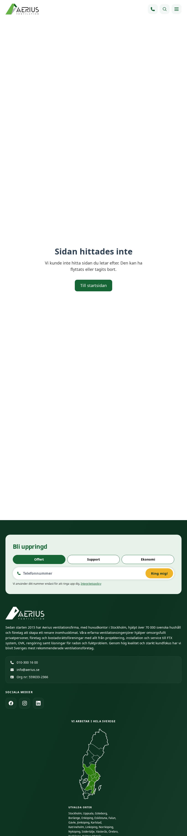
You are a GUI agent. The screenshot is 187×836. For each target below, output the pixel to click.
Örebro (113, 831)
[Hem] (22, 9)
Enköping (87, 818)
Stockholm (75, 813)
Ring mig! (159, 573)
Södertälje (88, 831)
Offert (39, 559)
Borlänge (74, 818)
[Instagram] (24, 703)
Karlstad (96, 822)
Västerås (101, 831)
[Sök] (165, 9)
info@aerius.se (28, 669)
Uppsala (88, 813)
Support (93, 559)
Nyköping (74, 831)
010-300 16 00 (27, 662)
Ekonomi (148, 559)
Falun (112, 818)
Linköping (91, 827)
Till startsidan (93, 285)
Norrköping (106, 827)
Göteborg (101, 813)
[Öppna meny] (176, 9)
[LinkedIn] (38, 703)
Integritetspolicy (91, 584)
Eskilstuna (100, 818)
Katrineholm (76, 827)
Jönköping (83, 822)
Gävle (72, 822)
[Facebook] (10, 703)
